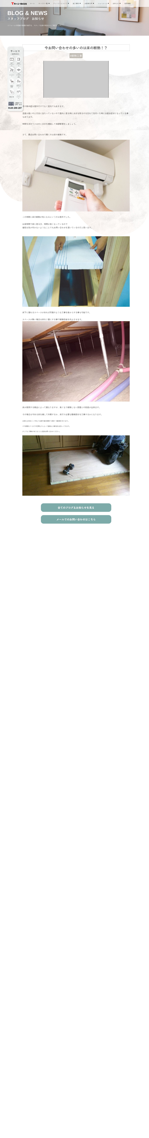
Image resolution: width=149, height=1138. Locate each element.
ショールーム (102, 3)
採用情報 (127, 3)
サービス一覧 (43, 3)
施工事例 (76, 3)
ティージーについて (60, 3)
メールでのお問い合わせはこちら (76, 519)
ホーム (32, 3)
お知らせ (116, 3)
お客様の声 (88, 3)
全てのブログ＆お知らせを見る (76, 507)
